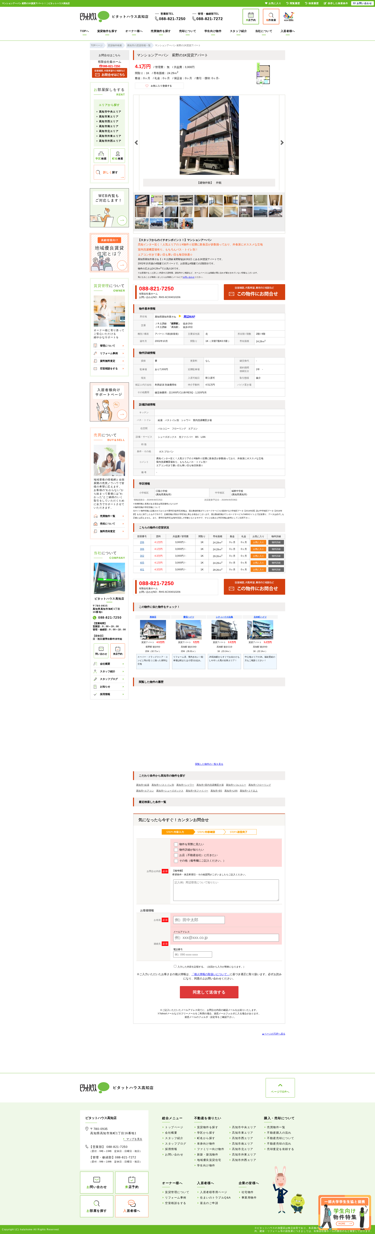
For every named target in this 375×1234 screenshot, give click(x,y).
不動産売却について (280, 1138)
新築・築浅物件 (207, 1154)
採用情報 (105, 694)
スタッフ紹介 (238, 31)
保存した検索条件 (338, 3)
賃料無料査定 (107, 360)
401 (142, 569)
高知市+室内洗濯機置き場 (210, 785)
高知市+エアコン (145, 790)
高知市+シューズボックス (169, 790)
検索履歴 (314, 3)
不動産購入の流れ (279, 1132)
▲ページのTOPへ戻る (273, 1033)
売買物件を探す (161, 31)
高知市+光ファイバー (197, 790)
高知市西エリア (109, 121)
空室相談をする (109, 368)
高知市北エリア (109, 131)
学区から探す (206, 1132)
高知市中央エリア (110, 111)
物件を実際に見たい (191, 844)
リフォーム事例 (109, 353)
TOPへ (84, 31)
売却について (187, 31)
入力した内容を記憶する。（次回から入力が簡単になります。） (211, 966)
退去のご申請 (209, 1203)
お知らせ (105, 686)
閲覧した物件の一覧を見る (209, 764)
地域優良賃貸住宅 (209, 1159)
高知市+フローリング (259, 785)
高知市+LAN (231, 790)
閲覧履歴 (295, 3)
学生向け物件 (213, 31)
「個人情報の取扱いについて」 (210, 974)
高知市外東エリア (110, 135)
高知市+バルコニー (236, 785)
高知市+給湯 (142, 785)
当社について (263, 31)
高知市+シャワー (185, 785)
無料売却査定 (107, 531)
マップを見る (134, 1139)
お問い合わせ (189, 277)
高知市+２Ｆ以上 (249, 790)
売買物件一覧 (107, 516)
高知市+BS (216, 790)
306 (142, 549)
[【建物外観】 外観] (209, 174)
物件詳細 (276, 542)
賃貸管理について (177, 1192)
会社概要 (105, 663)
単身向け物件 (206, 1143)
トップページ (174, 1127)
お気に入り (258, 542)
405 (142, 562)
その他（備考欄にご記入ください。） (202, 860)
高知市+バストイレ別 (163, 785)
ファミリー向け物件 (210, 1149)
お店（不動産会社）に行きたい (198, 855)
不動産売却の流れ (279, 1143)
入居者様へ (288, 31)
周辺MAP (189, 316)
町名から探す (206, 1138)
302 (142, 556)
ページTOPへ (280, 1091)
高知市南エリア (109, 126)
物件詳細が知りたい (191, 849)
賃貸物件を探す (107, 31)
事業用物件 (249, 1197)
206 (142, 542)
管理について (107, 345)
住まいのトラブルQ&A (215, 1197)
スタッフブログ (109, 679)
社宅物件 (248, 1192)
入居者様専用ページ (213, 1192)
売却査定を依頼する (280, 1149)
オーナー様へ (134, 31)
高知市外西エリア (110, 140)
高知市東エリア (109, 116)
